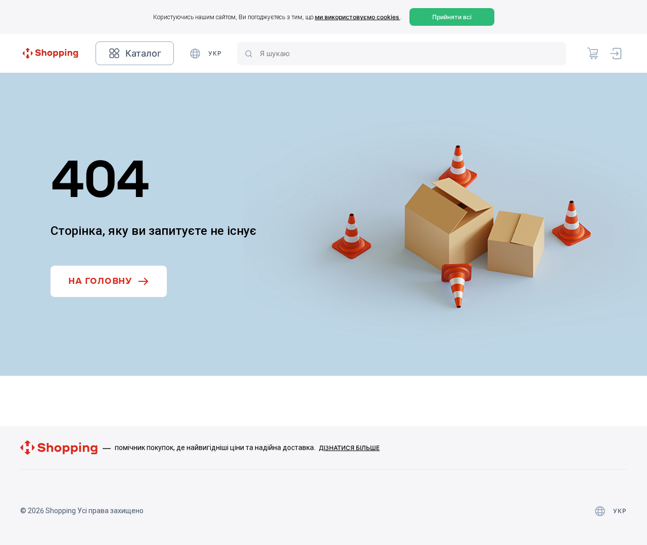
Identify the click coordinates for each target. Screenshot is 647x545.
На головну (100, 281)
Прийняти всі (452, 17)
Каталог (143, 53)
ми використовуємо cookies (357, 17)
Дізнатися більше (349, 448)
